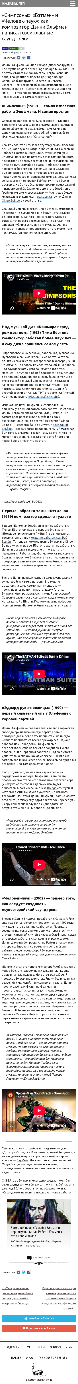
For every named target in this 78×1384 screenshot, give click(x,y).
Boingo (52, 788)
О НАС (29, 1358)
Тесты (40, 1347)
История (55, 1347)
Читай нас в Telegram (41, 1318)
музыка (14, 48)
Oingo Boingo (11, 200)
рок (22, 48)
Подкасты (13, 1347)
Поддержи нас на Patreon (41, 1328)
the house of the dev (52, 1358)
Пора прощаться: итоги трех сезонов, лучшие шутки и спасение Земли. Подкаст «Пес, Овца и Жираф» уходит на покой (59, 1298)
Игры (69, 1347)
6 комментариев (42, 1257)
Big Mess (22, 1160)
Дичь (27, 1347)
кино (5, 48)
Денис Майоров (10, 52)
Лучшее (16, 1358)
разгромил (44, 196)
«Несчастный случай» (43, 396)
